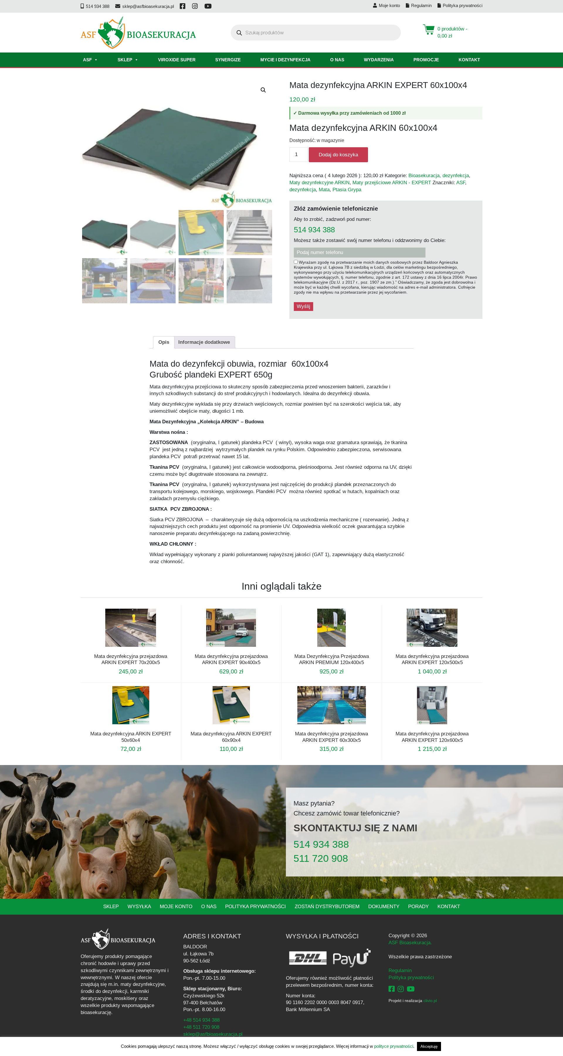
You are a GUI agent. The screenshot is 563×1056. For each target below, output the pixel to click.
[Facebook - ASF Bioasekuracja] (392, 989)
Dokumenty (383, 906)
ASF (87, 59)
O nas (337, 59)
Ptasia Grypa (347, 189)
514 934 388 (314, 229)
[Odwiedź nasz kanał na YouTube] (208, 6)
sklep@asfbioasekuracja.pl (213, 1034)
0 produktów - (452, 32)
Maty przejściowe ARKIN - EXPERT (391, 182)
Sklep (125, 59)
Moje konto (176, 906)
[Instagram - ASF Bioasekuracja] (401, 989)
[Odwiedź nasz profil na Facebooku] (183, 6)
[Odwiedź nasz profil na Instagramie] (195, 6)
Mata (324, 189)
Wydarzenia (379, 59)
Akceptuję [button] (428, 1046)
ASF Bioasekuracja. (410, 942)
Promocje (426, 59)
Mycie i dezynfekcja (285, 59)
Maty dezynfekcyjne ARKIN (319, 182)
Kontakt (469, 59)
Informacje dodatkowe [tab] (204, 342)
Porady (418, 906)
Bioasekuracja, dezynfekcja (438, 175)
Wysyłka (139, 906)
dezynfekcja (302, 189)
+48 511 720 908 (201, 1027)
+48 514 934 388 (201, 1020)
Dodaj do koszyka (338, 155)
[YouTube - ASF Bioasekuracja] (411, 989)
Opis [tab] (163, 342)
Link (138, 649)
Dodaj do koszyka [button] (123, 649)
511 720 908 (321, 858)
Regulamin (400, 970)
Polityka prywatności (255, 906)
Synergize (228, 59)
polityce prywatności (393, 1046)
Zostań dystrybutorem (327, 906)
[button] (263, 90)
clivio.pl (430, 1001)
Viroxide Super (177, 59)
